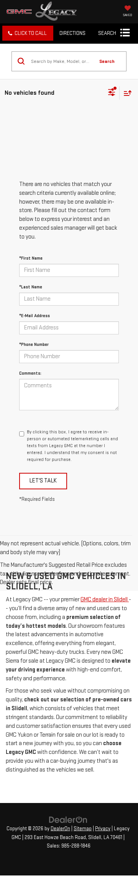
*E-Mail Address (34, 316)
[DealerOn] (68, 819)
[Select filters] (112, 93)
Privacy (102, 829)
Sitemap (83, 829)
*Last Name (30, 287)
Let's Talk (43, 480)
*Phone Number (34, 344)
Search (107, 61)
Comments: (30, 373)
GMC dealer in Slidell (104, 599)
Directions (72, 33)
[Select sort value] (126, 93)
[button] (27, 33)
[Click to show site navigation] (125, 33)
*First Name (31, 258)
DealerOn (60, 829)
